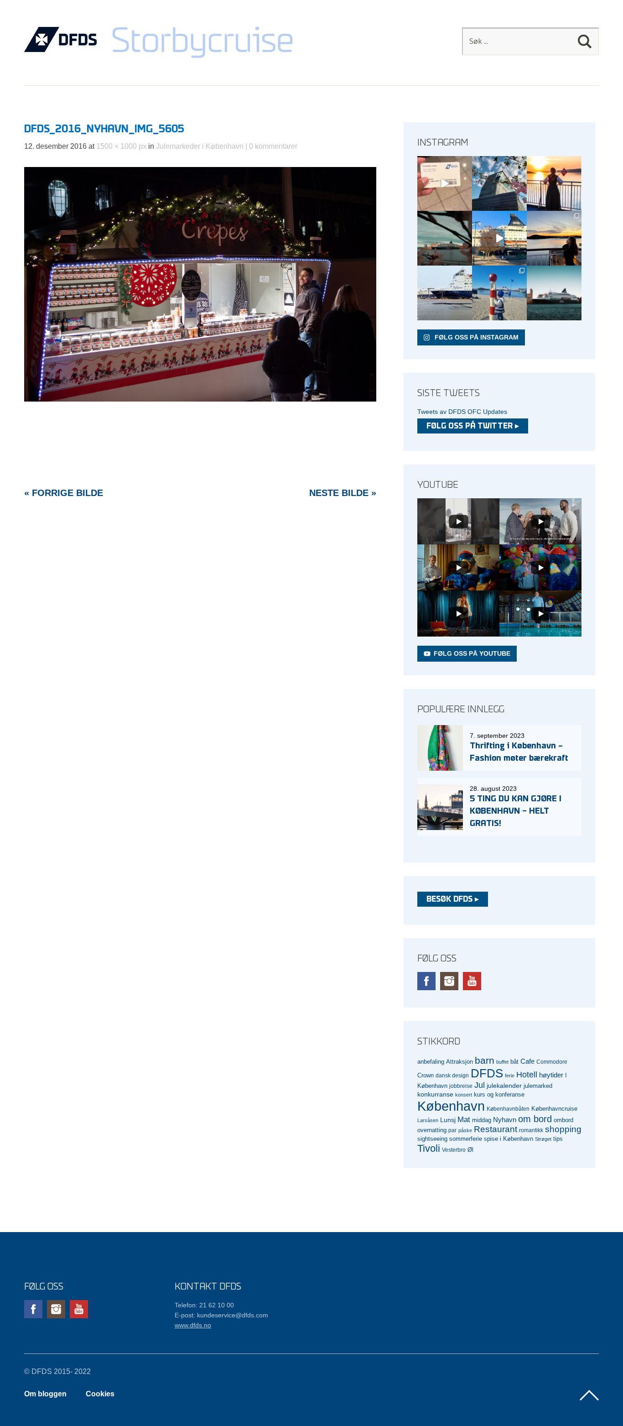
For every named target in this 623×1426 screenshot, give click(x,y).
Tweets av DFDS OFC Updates (462, 411)
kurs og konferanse (499, 1094)
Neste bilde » (342, 493)
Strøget (543, 1139)
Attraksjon (459, 1062)
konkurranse (435, 1094)
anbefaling (430, 1062)
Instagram (449, 981)
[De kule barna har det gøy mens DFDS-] (499, 293)
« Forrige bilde (63, 493)
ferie (509, 1075)
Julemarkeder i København (200, 146)
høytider (551, 1075)
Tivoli (428, 1148)
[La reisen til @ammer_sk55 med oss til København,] (444, 183)
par (452, 1130)
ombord (563, 1120)
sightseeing (432, 1138)
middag (481, 1120)
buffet (502, 1062)
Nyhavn (504, 1119)
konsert (463, 1094)
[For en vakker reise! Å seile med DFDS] (499, 238)
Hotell (526, 1074)
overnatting (431, 1130)
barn (484, 1060)
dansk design (452, 1075)
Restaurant (495, 1129)
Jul (479, 1085)
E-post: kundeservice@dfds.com (221, 1315)
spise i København (508, 1139)
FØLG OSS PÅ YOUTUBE (472, 653)
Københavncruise (554, 1109)
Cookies (100, 1394)
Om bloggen (45, 1394)
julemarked (538, 1085)
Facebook (426, 981)
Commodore (551, 1062)
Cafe (527, 1061)
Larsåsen (427, 1120)
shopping (563, 1129)
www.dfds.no (193, 1325)
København (451, 1105)
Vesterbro (454, 1150)
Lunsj (448, 1119)
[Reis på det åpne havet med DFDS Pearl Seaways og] (554, 293)
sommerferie (465, 1139)
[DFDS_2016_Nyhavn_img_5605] (200, 399)
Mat (463, 1119)
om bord (535, 1119)
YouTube (472, 981)
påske (465, 1130)
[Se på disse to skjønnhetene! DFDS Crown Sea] (444, 293)
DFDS (487, 1073)
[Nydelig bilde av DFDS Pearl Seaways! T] (444, 238)
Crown (425, 1075)
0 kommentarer (273, 146)
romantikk (531, 1130)
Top (589, 1395)
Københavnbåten (508, 1109)
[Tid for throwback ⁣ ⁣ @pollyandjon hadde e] (554, 238)
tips (558, 1138)
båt (514, 1062)
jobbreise (460, 1086)
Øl (470, 1150)
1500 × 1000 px (121, 146)
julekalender (504, 1085)
